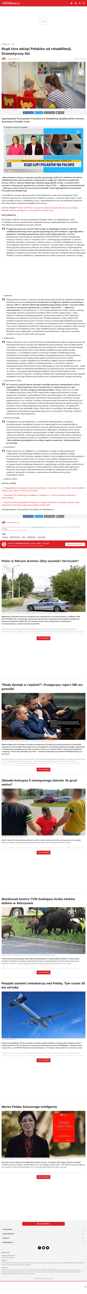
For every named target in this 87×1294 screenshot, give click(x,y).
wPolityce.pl (5, 44)
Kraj (13, 44)
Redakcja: (6, 1252)
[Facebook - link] (39, 1247)
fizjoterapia (41, 537)
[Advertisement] (46, 273)
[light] (71, 3)
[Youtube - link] (43, 1247)
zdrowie (5, 537)
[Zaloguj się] (79, 3)
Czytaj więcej (43, 638)
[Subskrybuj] (76, 3)
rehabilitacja (31, 537)
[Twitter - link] (47, 1247)
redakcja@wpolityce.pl (37, 527)
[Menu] (83, 3)
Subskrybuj (5, 528)
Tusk (23, 537)
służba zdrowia (15, 537)
